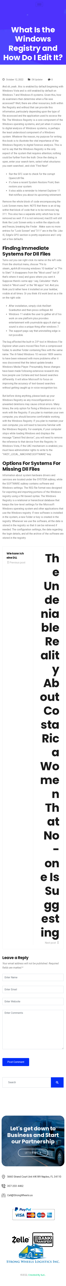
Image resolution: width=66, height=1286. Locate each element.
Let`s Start (32, 1152)
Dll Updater (37, 79)
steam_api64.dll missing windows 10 (23, 268)
